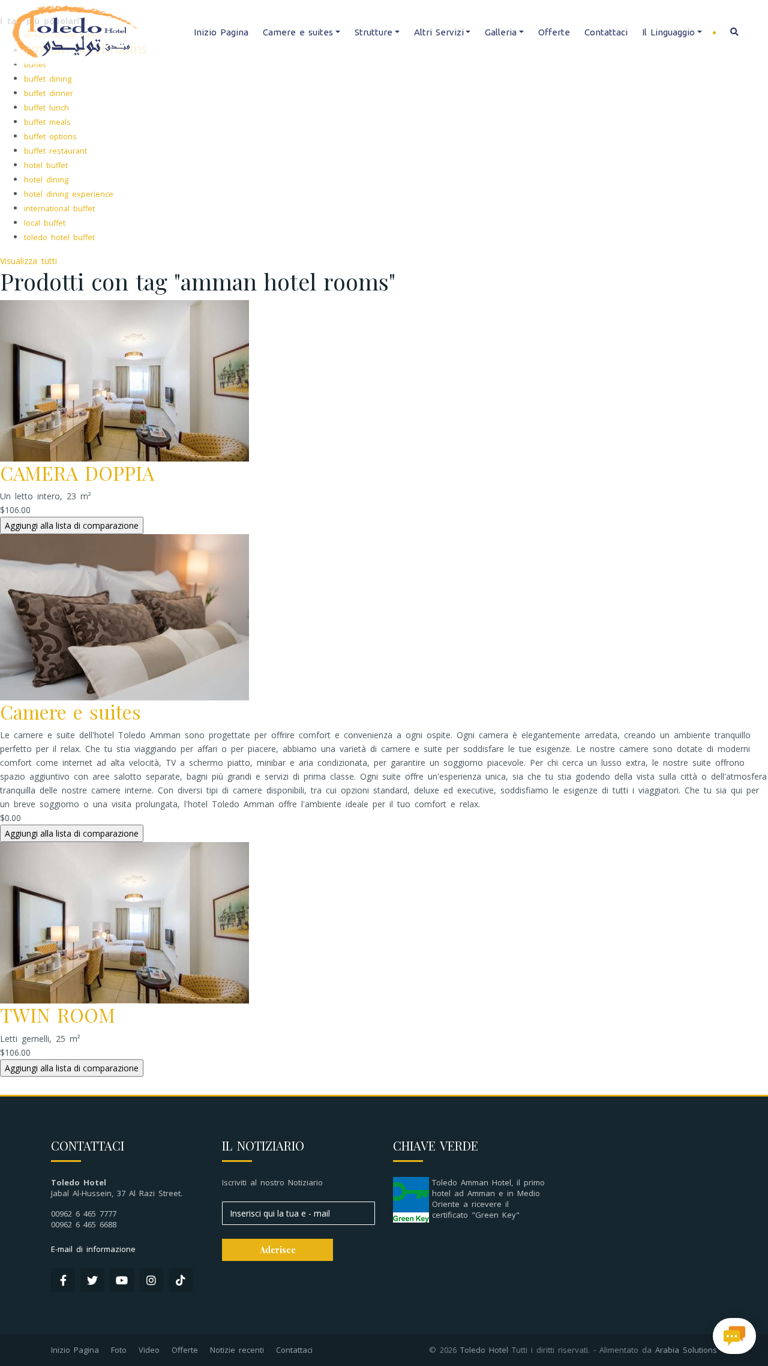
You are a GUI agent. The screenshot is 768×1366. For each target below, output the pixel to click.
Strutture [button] (373, 32)
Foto (119, 1349)
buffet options (50, 136)
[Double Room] (124, 379)
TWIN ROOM (57, 1015)
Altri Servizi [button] (439, 32)
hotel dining (46, 180)
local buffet (44, 223)
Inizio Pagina (221, 32)
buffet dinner (48, 93)
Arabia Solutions (686, 1349)
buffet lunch (46, 108)
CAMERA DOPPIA (77, 473)
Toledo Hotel (484, 1349)
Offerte (554, 32)
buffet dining (47, 79)
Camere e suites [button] (298, 32)
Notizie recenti (237, 1349)
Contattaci (606, 32)
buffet (35, 64)
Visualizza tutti (28, 260)
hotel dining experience (68, 194)
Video (149, 1349)
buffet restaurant (55, 151)
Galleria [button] (501, 32)
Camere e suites (70, 711)
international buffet (59, 208)
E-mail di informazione (93, 1249)
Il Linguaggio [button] (668, 32)
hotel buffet (46, 165)
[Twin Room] (124, 922)
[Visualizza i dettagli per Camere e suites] (124, 616)
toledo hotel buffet (59, 237)
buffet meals (47, 122)
